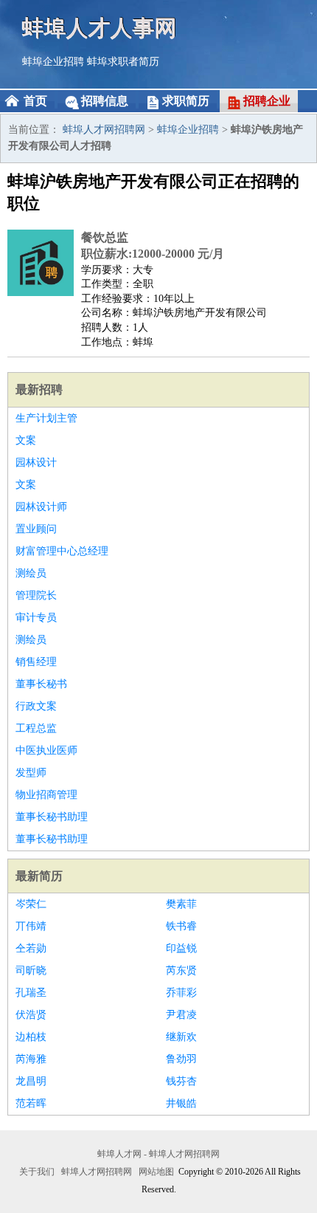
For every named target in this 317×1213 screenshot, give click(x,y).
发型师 (30, 772)
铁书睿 (181, 926)
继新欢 (181, 1036)
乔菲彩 (181, 992)
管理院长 (36, 595)
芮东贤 (181, 970)
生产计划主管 (46, 418)
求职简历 (185, 101)
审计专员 (36, 617)
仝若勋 (30, 948)
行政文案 (36, 706)
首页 (35, 101)
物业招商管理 (46, 794)
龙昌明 (30, 1081)
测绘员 (30, 573)
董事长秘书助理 (51, 816)
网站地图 (156, 1171)
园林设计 (36, 462)
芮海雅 (30, 1059)
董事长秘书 (41, 684)
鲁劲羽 (181, 1059)
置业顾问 (36, 529)
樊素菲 (181, 904)
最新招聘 (39, 389)
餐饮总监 (104, 237)
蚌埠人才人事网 (99, 28)
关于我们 (37, 1171)
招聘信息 (104, 101)
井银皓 (181, 1103)
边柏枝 (30, 1036)
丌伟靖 (30, 926)
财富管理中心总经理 (61, 551)
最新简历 (39, 876)
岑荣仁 (30, 904)
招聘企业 (266, 101)
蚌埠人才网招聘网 (104, 129)
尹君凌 (181, 1014)
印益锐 (181, 948)
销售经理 (36, 661)
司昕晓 (30, 970)
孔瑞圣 (30, 992)
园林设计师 (41, 506)
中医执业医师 (46, 750)
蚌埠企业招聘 (53, 61)
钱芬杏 (181, 1081)
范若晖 (30, 1103)
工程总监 (36, 728)
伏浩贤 (30, 1014)
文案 (25, 440)
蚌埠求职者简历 (123, 61)
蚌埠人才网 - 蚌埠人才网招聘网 (158, 1154)
